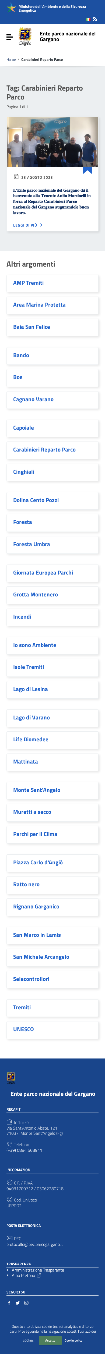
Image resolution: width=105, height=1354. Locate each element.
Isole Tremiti (28, 666)
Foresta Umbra (31, 544)
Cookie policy (73, 1340)
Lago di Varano (31, 717)
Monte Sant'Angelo (36, 789)
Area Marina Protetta (39, 304)
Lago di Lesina (30, 689)
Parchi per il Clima (35, 833)
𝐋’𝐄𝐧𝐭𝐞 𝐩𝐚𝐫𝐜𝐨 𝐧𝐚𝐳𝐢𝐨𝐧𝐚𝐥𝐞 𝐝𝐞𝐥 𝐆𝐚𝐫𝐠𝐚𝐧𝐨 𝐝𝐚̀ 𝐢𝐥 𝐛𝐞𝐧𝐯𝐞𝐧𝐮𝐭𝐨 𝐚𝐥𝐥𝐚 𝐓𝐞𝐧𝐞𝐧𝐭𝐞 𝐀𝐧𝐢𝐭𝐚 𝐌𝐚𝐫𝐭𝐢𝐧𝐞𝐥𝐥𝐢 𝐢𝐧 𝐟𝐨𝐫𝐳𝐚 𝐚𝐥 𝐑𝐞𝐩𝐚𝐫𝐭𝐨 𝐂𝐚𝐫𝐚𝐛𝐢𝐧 (52, 201)
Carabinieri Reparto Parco (44, 449)
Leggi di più (25, 225)
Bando (21, 355)
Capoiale (23, 427)
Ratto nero (26, 884)
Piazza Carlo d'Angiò (38, 862)
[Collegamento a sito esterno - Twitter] (17, 1302)
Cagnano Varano (33, 399)
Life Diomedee (30, 739)
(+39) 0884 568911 (24, 1150)
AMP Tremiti (28, 282)
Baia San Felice (31, 326)
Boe (18, 377)
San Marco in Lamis (37, 934)
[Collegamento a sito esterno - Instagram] (26, 1302)
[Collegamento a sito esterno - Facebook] (9, 1302)
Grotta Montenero (35, 594)
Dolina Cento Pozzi (36, 500)
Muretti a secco (32, 811)
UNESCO (23, 1029)
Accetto (50, 1340)
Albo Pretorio (23, 1275)
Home (11, 59)
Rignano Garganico (36, 906)
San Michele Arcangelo (41, 956)
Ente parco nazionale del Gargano (68, 36)
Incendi (22, 616)
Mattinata (25, 761)
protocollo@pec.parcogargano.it (34, 1244)
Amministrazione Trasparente (38, 1270)
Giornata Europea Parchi (43, 572)
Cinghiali (23, 471)
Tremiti (22, 1007)
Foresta (22, 521)
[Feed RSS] (95, 18)
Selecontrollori (31, 978)
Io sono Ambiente (34, 645)
